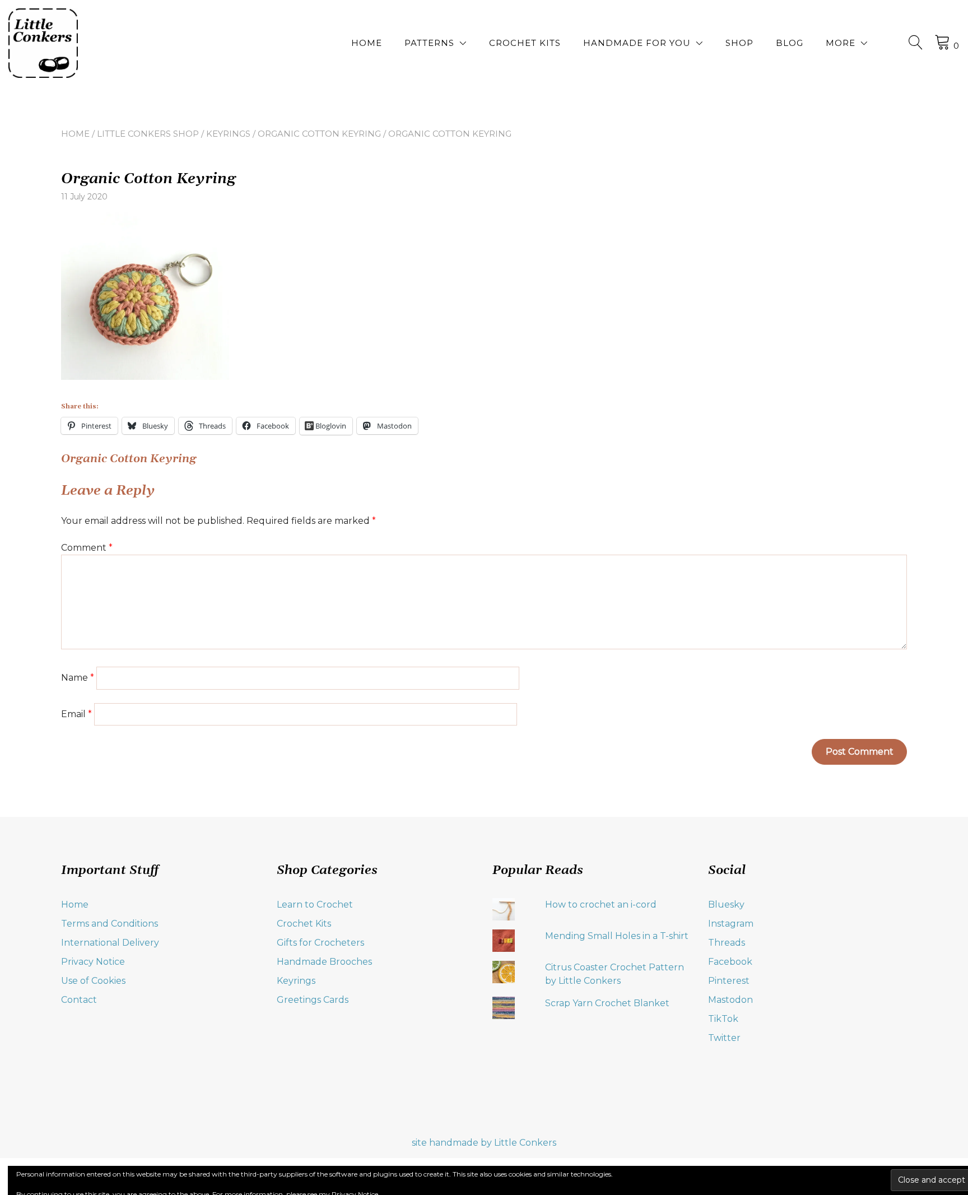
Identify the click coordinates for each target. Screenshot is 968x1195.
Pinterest (729, 980)
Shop (739, 43)
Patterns (429, 43)
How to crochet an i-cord (601, 904)
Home (366, 43)
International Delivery (110, 942)
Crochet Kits (525, 43)
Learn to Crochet (315, 904)
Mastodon (730, 999)
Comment (87, 547)
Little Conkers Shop (148, 133)
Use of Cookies (93, 980)
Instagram (730, 923)
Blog (789, 43)
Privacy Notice (93, 961)
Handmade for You (637, 43)
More (840, 43)
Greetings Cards (312, 999)
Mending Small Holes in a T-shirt (616, 936)
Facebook (730, 961)
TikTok (723, 1018)
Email (76, 714)
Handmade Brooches (324, 961)
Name (77, 677)
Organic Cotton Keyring (319, 133)
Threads (726, 942)
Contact (79, 999)
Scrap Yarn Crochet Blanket (607, 1003)
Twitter (724, 1038)
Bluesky (726, 904)
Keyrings (228, 133)
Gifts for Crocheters (320, 942)
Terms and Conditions (109, 923)
